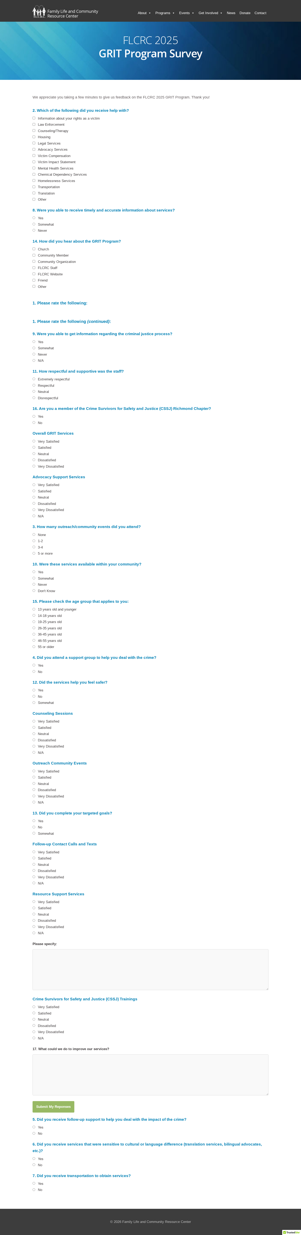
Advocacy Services (53, 150)
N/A (41, 361)
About (142, 13)
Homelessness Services (56, 181)
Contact (260, 13)
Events (184, 13)
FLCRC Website (50, 274)
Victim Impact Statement (57, 162)
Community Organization (57, 262)
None (42, 535)
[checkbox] (34, 118)
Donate (245, 13)
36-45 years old (50, 634)
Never (42, 231)
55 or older (46, 647)
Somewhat (46, 224)
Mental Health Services (56, 168)
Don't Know (46, 591)
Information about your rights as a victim (69, 118)
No (40, 423)
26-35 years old (50, 628)
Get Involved (208, 13)
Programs (162, 13)
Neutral (43, 392)
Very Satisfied (48, 441)
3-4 (40, 547)
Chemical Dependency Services (62, 174)
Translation (46, 193)
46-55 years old (50, 641)
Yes (40, 218)
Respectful (46, 386)
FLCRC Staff (47, 268)
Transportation (49, 187)
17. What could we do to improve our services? (71, 1049)
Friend (43, 280)
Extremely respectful (54, 379)
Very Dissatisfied (51, 466)
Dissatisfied (47, 460)
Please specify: (45, 944)
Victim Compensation (54, 156)
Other (42, 199)
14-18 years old (50, 616)
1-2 (40, 541)
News (231, 13)
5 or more (45, 553)
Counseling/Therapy (53, 131)
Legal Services (49, 143)
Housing (44, 137)
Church (43, 249)
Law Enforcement (51, 125)
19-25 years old (50, 622)
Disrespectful (48, 398)
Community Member (53, 255)
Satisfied (44, 448)
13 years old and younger (57, 609)
